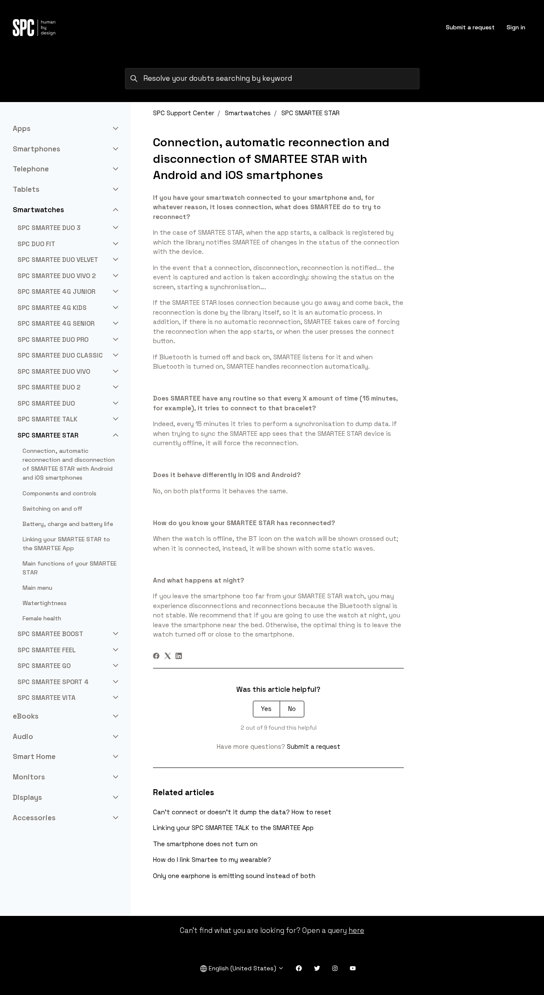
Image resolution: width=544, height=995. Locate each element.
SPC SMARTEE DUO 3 (49, 228)
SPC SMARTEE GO (44, 666)
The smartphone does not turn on (205, 844)
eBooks (26, 716)
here (356, 930)
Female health (42, 618)
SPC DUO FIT (36, 244)
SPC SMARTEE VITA (46, 698)
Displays (27, 797)
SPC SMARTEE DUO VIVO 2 (56, 276)
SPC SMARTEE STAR (310, 113)
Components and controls (59, 493)
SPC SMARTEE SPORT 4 (53, 682)
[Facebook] (156, 657)
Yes (266, 709)
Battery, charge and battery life (68, 524)
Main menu (37, 587)
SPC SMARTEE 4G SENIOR (55, 323)
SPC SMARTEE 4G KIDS (52, 308)
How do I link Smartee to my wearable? (212, 860)
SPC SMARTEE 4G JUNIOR (56, 291)
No (292, 709)
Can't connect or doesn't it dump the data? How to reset (242, 812)
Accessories (34, 817)
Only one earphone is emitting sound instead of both (234, 876)
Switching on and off (52, 508)
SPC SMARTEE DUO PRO (52, 339)
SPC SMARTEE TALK (47, 419)
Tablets (26, 189)
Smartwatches (248, 113)
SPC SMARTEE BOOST (50, 634)
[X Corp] (167, 657)
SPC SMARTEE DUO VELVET (57, 260)
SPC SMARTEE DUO (46, 403)
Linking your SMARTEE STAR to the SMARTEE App (66, 543)
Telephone (31, 168)
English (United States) (242, 968)
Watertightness (45, 603)
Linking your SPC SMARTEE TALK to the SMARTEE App (233, 828)
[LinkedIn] (179, 657)
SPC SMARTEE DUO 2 (48, 387)
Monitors (29, 777)
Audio (23, 736)
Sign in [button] (516, 27)
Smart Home (34, 756)
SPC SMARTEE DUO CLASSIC (60, 355)
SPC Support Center (183, 113)
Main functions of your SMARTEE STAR (69, 568)
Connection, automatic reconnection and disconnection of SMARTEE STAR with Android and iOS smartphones (69, 464)
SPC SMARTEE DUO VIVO (53, 371)
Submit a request (470, 27)
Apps (22, 128)
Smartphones (36, 149)
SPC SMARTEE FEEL (46, 650)
